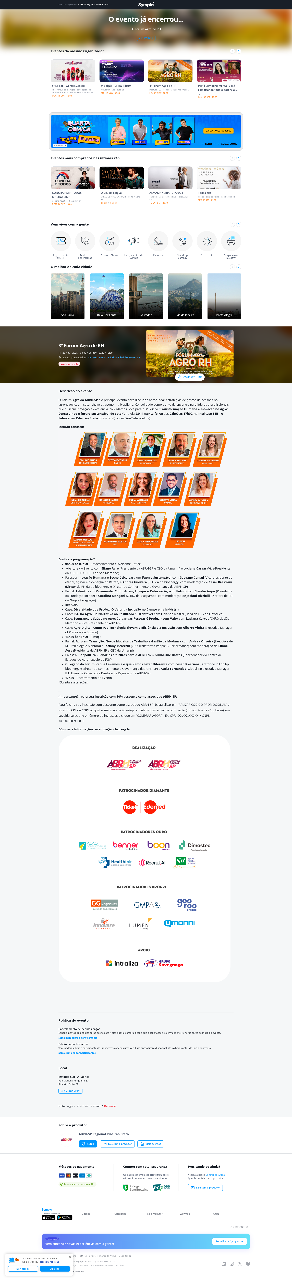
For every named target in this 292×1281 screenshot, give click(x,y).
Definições (23, 1268)
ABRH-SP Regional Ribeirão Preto (93, 4)
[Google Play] (64, 1217)
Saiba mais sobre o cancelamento (78, 1037)
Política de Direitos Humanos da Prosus (97, 1255)
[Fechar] (70, 1256)
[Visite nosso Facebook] (248, 1264)
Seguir (90, 1143)
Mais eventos (153, 1143)
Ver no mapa (72, 1090)
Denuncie (110, 1106)
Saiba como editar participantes (77, 1052)
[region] (39, 1265)
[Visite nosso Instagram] (232, 1264)
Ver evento (146, 37)
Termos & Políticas (49, 1261)
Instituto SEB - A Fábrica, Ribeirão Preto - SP (114, 357)
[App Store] (48, 1217)
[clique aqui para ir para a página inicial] (146, 4)
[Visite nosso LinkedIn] (224, 1264)
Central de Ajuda (215, 1174)
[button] (14, 1260)
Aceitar (54, 1268)
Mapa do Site (125, 1255)
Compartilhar (192, 377)
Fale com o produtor (120, 1143)
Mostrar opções (240, 1226)
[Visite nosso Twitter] (240, 1264)
